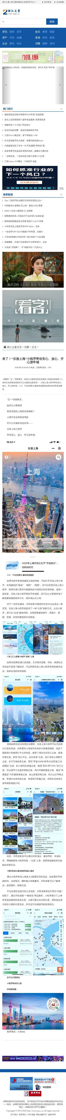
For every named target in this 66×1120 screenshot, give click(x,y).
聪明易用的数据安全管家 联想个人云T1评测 (22, 221)
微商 (45, 43)
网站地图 (40, 1114)
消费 (26, 347)
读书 (52, 43)
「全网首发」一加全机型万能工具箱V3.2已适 (23, 156)
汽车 (12, 37)
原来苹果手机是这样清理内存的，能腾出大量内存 (25, 151)
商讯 (12, 43)
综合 (19, 43)
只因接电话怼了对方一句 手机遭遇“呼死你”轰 (23, 146)
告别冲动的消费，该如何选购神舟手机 (20, 130)
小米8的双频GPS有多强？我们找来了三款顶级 (23, 237)
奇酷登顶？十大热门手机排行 (16, 125)
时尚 (45, 37)
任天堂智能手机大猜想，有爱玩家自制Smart (22, 140)
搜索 (52, 21)
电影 (52, 31)
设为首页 (47, 2)
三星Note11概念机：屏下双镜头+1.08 (19, 135)
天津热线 (21, 1032)
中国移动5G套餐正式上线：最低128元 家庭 (22, 205)
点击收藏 (60, 2)
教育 (45, 31)
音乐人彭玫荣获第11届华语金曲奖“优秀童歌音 (23, 119)
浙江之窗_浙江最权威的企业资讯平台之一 (19, 2)
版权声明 (52, 1114)
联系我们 (22, 1114)
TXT (45, 1114)
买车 (19, 31)
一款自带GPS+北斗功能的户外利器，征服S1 (22, 231)
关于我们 (14, 1114)
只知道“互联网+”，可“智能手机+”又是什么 (22, 247)
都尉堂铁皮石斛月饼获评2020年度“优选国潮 (23, 114)
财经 (12, 31)
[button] (7, 85)
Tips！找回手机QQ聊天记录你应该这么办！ (22, 200)
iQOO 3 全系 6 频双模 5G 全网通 (17, 211)
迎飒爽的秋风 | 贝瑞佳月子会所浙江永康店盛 (23, 216)
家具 (52, 37)
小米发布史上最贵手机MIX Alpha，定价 (21, 226)
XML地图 (31, 1114)
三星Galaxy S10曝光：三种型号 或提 (19, 161)
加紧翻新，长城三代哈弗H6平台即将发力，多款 (24, 242)
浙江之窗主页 (14, 347)
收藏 (19, 37)
